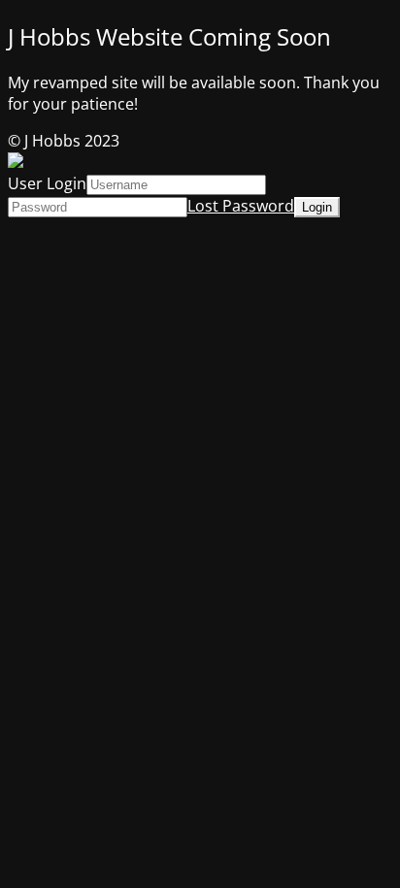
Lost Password (240, 205)
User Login (47, 183)
